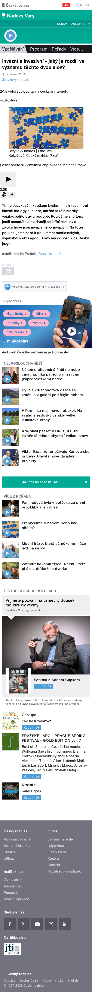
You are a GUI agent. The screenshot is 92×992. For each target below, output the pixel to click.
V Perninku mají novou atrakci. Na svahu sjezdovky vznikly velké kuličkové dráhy (52, 415)
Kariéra (53, 859)
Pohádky (12, 323)
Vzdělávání (13, 49)
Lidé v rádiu (57, 852)
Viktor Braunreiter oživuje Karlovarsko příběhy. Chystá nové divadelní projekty (55, 456)
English (73, 980)
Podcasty (11, 893)
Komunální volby (17, 846)
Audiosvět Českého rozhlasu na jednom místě (35, 352)
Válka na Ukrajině (17, 839)
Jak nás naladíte (60, 839)
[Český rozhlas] (16, 5)
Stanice (10, 852)
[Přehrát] (8, 179)
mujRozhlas (11, 301)
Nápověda (56, 846)
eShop (9, 859)
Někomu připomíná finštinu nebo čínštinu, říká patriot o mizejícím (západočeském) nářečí (51, 374)
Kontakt (54, 865)
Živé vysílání (15, 332)
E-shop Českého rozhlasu (30, 591)
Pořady (59, 49)
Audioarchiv (80, 23)
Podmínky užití (53, 980)
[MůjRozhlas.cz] (8, 101)
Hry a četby (15, 314)
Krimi (39, 314)
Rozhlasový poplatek (64, 871)
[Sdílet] (11, 195)
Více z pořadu (17, 496)
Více (76, 49)
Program (60, 23)
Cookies (9, 980)
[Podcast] (4, 195)
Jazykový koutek (15, 80)
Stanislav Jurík (50, 254)
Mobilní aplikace (16, 899)
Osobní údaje (29, 980)
